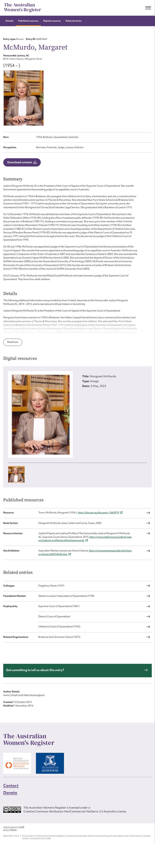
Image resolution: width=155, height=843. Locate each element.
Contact (11, 785)
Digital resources (52, 20)
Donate (10, 792)
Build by (10, 830)
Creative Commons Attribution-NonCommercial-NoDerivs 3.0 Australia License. (75, 811)
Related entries (74, 20)
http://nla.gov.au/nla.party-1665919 (98, 512)
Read (10, 341)
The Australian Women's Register (22, 7)
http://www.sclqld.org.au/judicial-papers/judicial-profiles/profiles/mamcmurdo (85, 538)
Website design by (13, 827)
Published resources (28, 20)
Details (9, 20)
